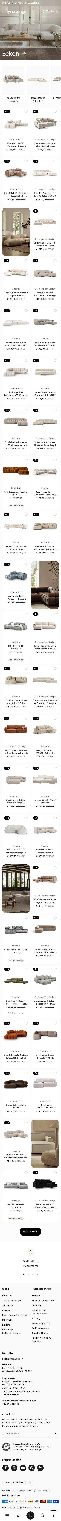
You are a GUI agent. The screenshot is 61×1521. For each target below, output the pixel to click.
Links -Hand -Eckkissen (16, 949)
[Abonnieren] (55, 1433)
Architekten (8, 1305)
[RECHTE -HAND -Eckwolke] (16, 1183)
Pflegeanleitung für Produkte (42, 1339)
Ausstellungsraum (11, 1300)
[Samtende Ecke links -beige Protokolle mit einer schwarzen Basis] (45, 878)
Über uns (6, 1295)
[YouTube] (23, 1468)
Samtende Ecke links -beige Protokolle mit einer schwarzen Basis (45, 902)
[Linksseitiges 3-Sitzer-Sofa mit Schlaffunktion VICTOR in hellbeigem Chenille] (45, 779)
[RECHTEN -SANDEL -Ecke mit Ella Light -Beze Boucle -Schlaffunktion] (16, 828)
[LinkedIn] (40, 1468)
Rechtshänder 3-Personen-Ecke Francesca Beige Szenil (45, 852)
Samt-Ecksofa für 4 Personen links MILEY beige (45, 395)
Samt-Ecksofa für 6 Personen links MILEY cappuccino (45, 952)
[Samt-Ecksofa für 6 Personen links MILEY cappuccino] (45, 928)
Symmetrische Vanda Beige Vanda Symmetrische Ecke (16, 549)
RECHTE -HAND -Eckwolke (16, 1206)
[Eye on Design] (16, 12)
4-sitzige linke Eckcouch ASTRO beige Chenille (16, 395)
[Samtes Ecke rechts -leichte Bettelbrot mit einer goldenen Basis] (45, 172)
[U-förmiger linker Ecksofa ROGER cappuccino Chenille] (45, 1034)
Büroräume (8, 1319)
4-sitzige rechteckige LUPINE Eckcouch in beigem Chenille (16, 445)
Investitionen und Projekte (15, 1315)
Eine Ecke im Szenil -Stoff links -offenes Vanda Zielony (16, 1003)
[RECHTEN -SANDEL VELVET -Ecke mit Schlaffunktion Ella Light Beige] (45, 729)
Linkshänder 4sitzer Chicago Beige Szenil (45, 443)
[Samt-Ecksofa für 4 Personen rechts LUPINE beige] (16, 1133)
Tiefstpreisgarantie (42, 1328)
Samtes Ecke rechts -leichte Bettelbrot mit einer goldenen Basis (45, 196)
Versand (46, 1490)
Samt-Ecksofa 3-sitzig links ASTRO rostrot (16, 1056)
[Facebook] (5, 1468)
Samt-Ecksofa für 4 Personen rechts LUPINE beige (16, 1157)
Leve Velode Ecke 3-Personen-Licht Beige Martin (45, 549)
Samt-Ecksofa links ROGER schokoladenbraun (16, 1108)
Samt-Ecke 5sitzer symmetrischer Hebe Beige (45, 494)
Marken (6, 1310)
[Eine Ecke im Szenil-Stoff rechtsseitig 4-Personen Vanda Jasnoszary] (45, 321)
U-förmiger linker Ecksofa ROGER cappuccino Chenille (45, 1058)
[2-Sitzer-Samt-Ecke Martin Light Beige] (16, 679)
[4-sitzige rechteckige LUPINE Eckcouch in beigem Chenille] (16, 421)
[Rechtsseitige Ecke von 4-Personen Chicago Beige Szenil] (45, 679)
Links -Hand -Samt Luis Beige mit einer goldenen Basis (16, 295)
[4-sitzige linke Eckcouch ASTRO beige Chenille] (16, 371)
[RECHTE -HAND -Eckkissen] (16, 624)
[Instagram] (14, 1468)
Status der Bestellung (43, 1300)
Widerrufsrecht (8, 1490)
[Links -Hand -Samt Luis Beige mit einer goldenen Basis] (16, 271)
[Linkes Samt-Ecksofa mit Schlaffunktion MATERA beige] (45, 624)
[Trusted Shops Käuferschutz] (6, 1447)
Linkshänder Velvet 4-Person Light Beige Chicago (45, 245)
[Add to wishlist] (26, 111)
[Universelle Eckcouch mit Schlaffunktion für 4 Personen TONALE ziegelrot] (16, 729)
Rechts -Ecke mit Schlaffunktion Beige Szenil (45, 295)
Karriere (6, 1324)
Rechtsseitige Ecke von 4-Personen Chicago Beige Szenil (45, 703)
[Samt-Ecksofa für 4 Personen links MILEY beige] (45, 371)
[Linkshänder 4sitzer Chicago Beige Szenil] (45, 421)
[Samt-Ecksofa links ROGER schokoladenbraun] (16, 1084)
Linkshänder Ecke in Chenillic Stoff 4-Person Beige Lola (16, 802)
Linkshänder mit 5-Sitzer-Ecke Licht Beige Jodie (16, 345)
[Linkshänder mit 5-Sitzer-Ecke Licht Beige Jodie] (16, 321)
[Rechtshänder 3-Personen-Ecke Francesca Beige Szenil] (45, 828)
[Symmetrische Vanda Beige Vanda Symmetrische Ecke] (16, 525)
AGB (39, 1490)
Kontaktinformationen (11, 1495)
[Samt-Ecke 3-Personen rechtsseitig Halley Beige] (16, 172)
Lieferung (37, 1305)
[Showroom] (52, 11)
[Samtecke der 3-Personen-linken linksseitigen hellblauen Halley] (16, 575)
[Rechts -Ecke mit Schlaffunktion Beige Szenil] (45, 271)
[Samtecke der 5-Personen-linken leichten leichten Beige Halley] (16, 122)
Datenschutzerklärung (26, 1490)
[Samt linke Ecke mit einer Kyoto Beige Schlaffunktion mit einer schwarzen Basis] (45, 122)
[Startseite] (19, 1515)
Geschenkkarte (40, 1333)
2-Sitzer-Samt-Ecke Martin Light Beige (16, 702)
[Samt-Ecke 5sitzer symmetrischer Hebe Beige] (45, 471)
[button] (3, 11)
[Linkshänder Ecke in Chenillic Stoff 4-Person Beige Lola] (16, 779)
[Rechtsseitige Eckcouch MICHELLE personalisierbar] (16, 471)
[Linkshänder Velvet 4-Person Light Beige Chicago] (45, 221)
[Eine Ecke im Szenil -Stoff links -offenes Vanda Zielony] (16, 979)
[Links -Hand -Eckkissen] (16, 928)
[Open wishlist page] (47, 11)
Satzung (36, 1318)
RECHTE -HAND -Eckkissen (16, 647)
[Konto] (54, 1515)
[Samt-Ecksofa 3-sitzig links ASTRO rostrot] (16, 1034)
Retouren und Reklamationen (40, 1312)
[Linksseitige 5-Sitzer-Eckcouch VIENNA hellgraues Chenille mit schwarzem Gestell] (45, 979)
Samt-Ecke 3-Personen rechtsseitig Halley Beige (16, 196)
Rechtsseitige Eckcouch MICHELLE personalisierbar (16, 494)
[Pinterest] (31, 1468)
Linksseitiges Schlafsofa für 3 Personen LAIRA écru (45, 1108)
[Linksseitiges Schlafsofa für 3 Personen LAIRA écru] (45, 1084)
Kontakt (36, 1295)
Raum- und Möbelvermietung (11, 1331)
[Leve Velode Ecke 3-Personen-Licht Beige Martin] (45, 525)
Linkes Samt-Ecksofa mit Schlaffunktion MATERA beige (45, 649)
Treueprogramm (40, 1323)
